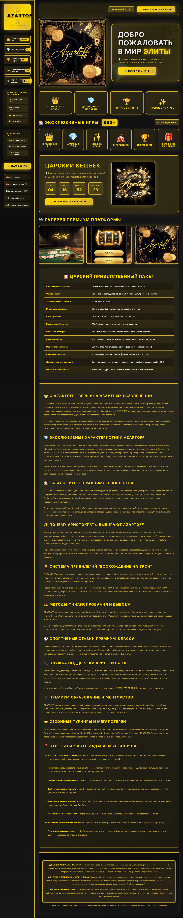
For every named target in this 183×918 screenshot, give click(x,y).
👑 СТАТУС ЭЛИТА (17, 166)
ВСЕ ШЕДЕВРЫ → (167, 122)
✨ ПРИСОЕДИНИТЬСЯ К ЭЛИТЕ (156, 9)
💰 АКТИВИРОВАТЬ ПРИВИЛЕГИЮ (69, 202)
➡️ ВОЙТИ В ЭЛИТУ (137, 71)
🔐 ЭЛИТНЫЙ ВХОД (121, 9)
